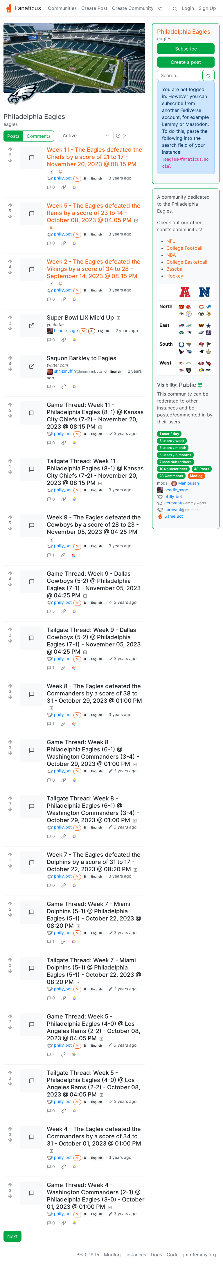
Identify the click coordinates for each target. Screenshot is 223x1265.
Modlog (196, 476)
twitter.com (57, 365)
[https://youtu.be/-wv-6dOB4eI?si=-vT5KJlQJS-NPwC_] (31, 325)
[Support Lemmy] (160, 8)
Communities (62, 8)
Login (188, 8)
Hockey (174, 276)
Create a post (186, 62)
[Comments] (31, 157)
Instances (135, 1254)
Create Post (94, 8)
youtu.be (55, 324)
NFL (170, 241)
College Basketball (186, 262)
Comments (39, 136)
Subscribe (186, 49)
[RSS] (125, 135)
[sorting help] (118, 135)
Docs (156, 1254)
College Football (184, 248)
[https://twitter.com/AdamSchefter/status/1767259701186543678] (31, 366)
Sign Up (207, 8)
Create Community (133, 8)
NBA (171, 255)
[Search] (174, 8)
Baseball (175, 269)
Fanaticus (28, 8)
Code (173, 1254)
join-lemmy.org (199, 1254)
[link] (63, 187)
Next (12, 1236)
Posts (13, 136)
